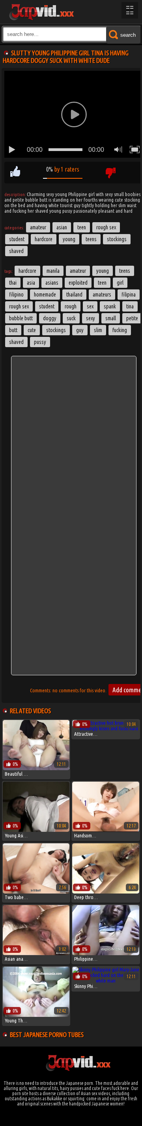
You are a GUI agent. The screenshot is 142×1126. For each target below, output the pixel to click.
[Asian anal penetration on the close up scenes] (36, 953)
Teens (91, 239)
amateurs (102, 294)
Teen (81, 227)
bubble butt (21, 318)
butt (13, 330)
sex (90, 306)
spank (110, 306)
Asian (61, 227)
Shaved (16, 251)
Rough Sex (106, 227)
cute (32, 330)
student (46, 306)
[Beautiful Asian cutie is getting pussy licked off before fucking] (36, 768)
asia (31, 283)
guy (80, 330)
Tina (130, 306)
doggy (49, 318)
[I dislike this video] (110, 172)
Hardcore (43, 239)
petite (132, 318)
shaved (16, 342)
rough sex (19, 306)
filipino (16, 294)
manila (53, 271)
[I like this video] (15, 172)
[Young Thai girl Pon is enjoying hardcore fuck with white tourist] (36, 1015)
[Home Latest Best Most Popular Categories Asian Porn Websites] (129, 10)
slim (98, 330)
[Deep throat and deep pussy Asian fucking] (105, 891)
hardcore (27, 271)
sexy (90, 318)
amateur (78, 271)
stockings (56, 330)
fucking (119, 330)
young (102, 271)
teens (124, 271)
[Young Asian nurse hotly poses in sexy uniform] (36, 830)
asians (51, 283)
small (110, 318)
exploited (78, 283)
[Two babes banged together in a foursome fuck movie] (36, 891)
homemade (45, 294)
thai (13, 283)
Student (16, 239)
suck (71, 318)
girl (120, 283)
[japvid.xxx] (41, 12)
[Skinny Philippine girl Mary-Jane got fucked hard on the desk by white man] (105, 980)
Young (69, 239)
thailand (74, 294)
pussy (40, 342)
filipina (128, 294)
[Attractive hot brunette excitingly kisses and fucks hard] (105, 728)
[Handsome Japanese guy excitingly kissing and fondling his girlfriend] (105, 830)
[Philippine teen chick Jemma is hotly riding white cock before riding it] (105, 953)
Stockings (117, 239)
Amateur (38, 227)
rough (71, 306)
